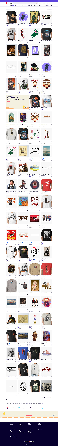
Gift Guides (11, 424)
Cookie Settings (30, 432)
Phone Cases (21, 5)
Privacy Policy (15, 437)
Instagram (40, 424)
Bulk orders (11, 432)
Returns (29, 425)
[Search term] (37, 3)
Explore (7, 5)
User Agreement (12, 437)
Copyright (29, 430)
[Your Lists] (49, 3)
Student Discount (12, 429)
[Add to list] (15, 23)
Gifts (51, 5)
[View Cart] (51, 3)
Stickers (16, 5)
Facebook (40, 425)
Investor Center (21, 425)
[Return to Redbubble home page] (9, 3)
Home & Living (30, 5)
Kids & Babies (35, 5)
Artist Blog (20, 431)
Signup (11, 431)
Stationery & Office (46, 5)
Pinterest (40, 429)
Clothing (11, 5)
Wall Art (25, 5)
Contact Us (29, 431)
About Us (20, 424)
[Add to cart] (27, 25)
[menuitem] (7, 5)
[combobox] (25, 3)
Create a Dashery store (22, 432)
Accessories (40, 5)
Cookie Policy (27, 437)
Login (10, 430)
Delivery (29, 424)
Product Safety (30, 429)
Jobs (19, 430)
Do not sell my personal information (21, 437)
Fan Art (11, 425)
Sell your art (20, 429)
